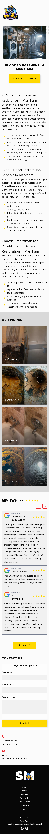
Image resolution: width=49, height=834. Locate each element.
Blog (24, 809)
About (24, 787)
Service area (24, 801)
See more (23, 645)
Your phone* (8, 684)
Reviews (24, 794)
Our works (24, 798)
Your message (8, 697)
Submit (23, 723)
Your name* (7, 672)
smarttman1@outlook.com (14, 758)
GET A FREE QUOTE (23, 78)
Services (24, 790)
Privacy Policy (24, 821)
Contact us (25, 805)
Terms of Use (24, 818)
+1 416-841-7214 (9, 744)
